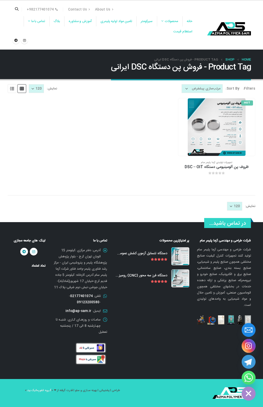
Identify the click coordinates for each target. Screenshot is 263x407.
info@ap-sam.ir (78, 311)
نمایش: (52, 88)
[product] (180, 256)
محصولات (171, 21)
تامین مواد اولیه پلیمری (116, 21)
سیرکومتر (147, 21)
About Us (102, 9)
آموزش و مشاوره (80, 21)
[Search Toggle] (17, 9)
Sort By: (232, 88)
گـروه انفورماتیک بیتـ (39, 390)
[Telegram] (16, 40)
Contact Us (77, 9)
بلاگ (57, 21)
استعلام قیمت (182, 31)
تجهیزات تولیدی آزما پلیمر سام (216, 162)
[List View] (12, 88)
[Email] (249, 330)
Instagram (33, 251)
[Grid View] (21, 88)
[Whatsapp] (249, 378)
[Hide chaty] (249, 394)
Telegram (24, 251)
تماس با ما (38, 21)
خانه (189, 21)
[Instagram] (24, 40)
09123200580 (88, 302)
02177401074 (81, 296)
